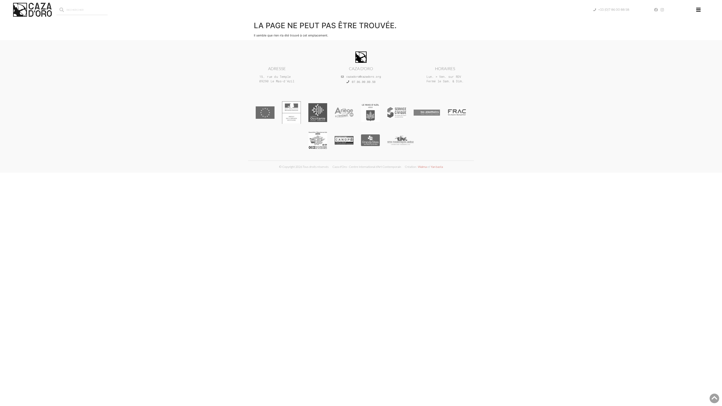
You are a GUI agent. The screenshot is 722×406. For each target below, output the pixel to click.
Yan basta (437, 166)
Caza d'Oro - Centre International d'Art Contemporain (366, 166)
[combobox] (82, 10)
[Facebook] (656, 9)
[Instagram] (662, 9)
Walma (422, 166)
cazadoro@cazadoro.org (363, 76)
